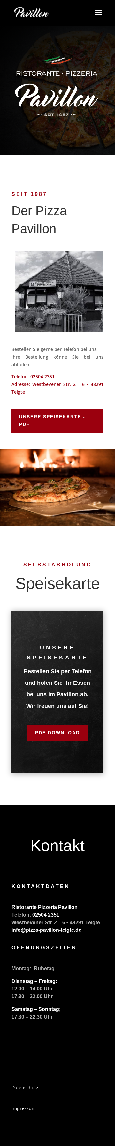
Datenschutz (25, 1087)
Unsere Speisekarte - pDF (52, 420)
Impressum (24, 1108)
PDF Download (57, 732)
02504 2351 (42, 376)
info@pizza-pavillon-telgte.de (46, 930)
